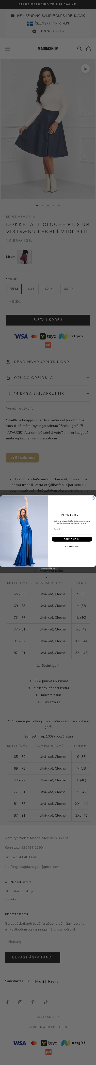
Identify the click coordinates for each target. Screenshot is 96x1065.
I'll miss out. (72, 546)
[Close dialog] (93, 497)
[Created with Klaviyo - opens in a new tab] (48, 568)
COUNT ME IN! (72, 539)
